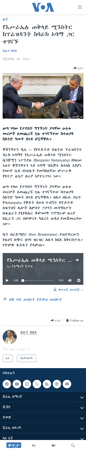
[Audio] (34, 445)
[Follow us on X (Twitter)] (37, 384)
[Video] (53, 445)
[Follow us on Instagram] (27, 384)
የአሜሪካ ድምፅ (22, 266)
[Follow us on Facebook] (7, 384)
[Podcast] (57, 384)
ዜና (5, 19)
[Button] (78, 68)
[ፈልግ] (73, 445)
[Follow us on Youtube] (17, 384)
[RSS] (47, 384)
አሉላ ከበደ (10, 51)
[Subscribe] (67, 384)
